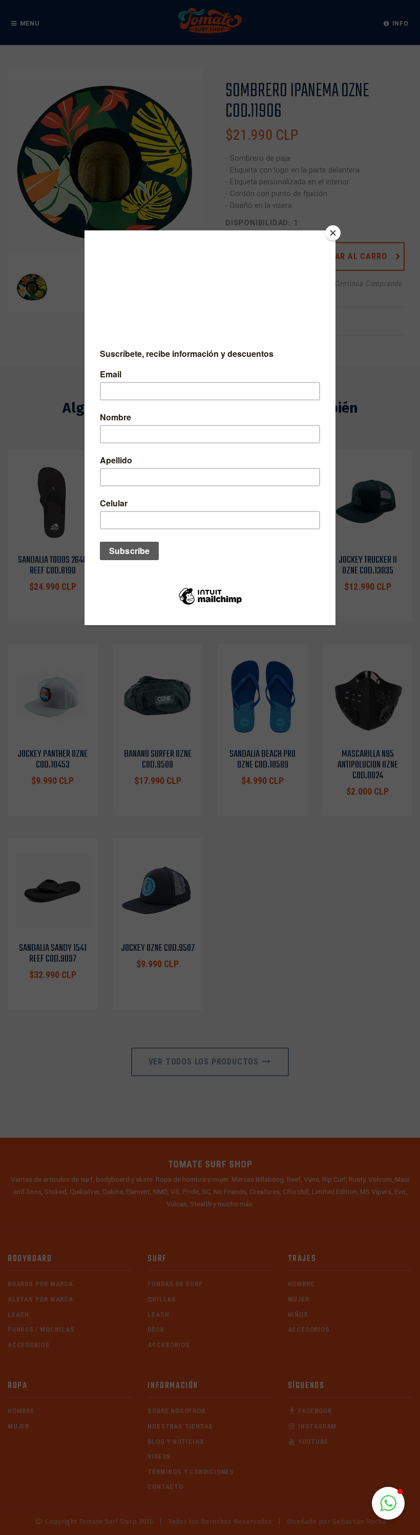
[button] (388, 1503)
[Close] (333, 233)
